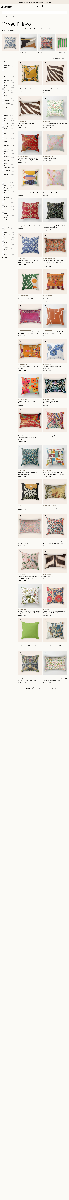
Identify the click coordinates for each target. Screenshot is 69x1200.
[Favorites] (37, 7)
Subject (4, 76)
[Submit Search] (4, 12)
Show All (4, 107)
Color (3, 112)
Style (3, 179)
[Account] (33, 7)
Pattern (4, 224)
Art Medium (5, 145)
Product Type (6, 62)
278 (53, 688)
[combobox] (34, 12)
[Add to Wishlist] (20, 63)
